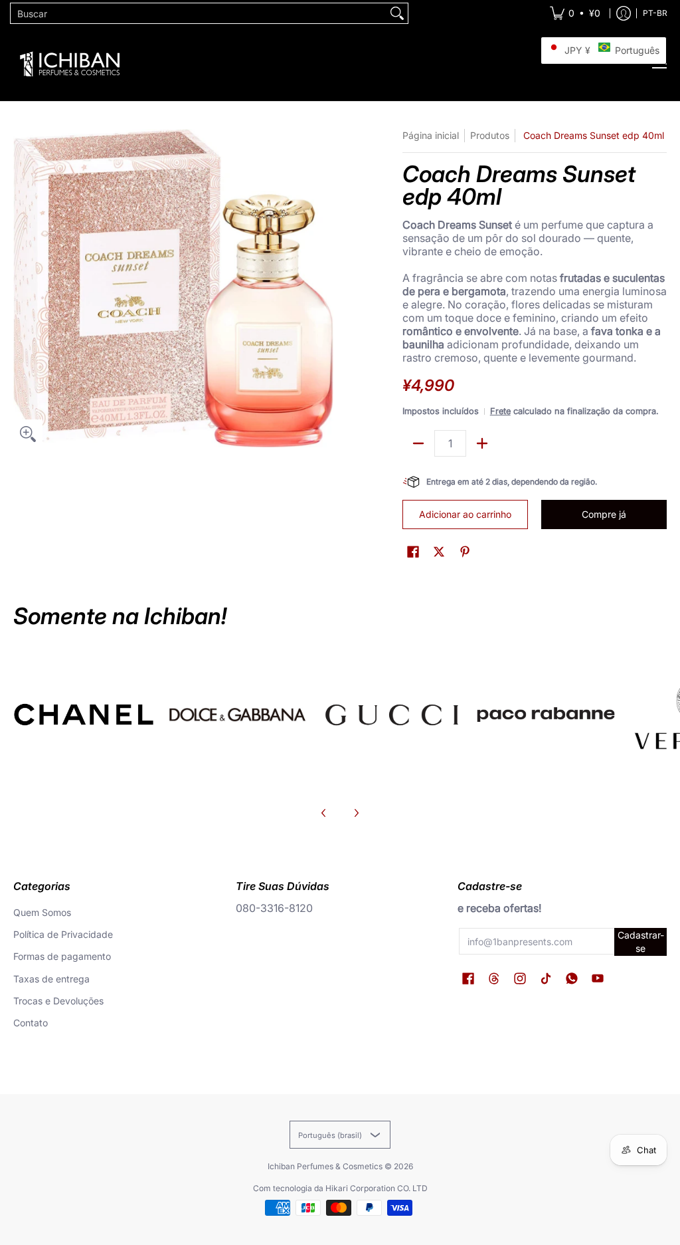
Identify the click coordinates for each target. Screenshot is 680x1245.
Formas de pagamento (62, 956)
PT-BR (655, 13)
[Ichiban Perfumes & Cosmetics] (69, 64)
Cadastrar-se (641, 941)
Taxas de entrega (51, 978)
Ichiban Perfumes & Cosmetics (325, 1166)
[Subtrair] (418, 443)
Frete (500, 411)
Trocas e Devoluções (58, 1000)
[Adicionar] (482, 443)
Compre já (604, 514)
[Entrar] (623, 13)
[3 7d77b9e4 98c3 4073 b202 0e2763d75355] (83, 714)
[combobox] (198, 13)
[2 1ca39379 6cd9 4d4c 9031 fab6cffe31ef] (237, 714)
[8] (391, 714)
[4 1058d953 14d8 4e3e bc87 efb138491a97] (545, 714)
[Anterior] (324, 813)
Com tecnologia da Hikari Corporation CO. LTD (340, 1188)
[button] (413, 552)
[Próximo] (356, 813)
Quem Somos (42, 912)
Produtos (489, 135)
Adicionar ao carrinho (465, 514)
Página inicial (430, 135)
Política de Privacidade (63, 934)
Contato (30, 1022)
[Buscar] (397, 13)
